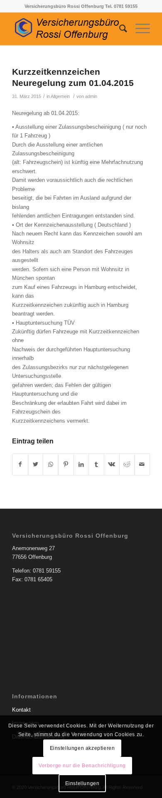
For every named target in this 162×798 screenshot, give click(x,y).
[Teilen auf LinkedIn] (81, 464)
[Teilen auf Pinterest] (66, 464)
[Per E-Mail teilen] (142, 464)
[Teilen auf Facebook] (20, 464)
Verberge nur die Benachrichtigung (82, 766)
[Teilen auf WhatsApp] (50, 464)
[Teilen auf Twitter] (35, 464)
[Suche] (119, 28)
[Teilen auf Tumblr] (96, 464)
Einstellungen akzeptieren (82, 748)
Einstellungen (82, 783)
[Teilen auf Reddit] (127, 464)
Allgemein (60, 96)
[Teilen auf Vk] (111, 464)
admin (91, 96)
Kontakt (21, 710)
